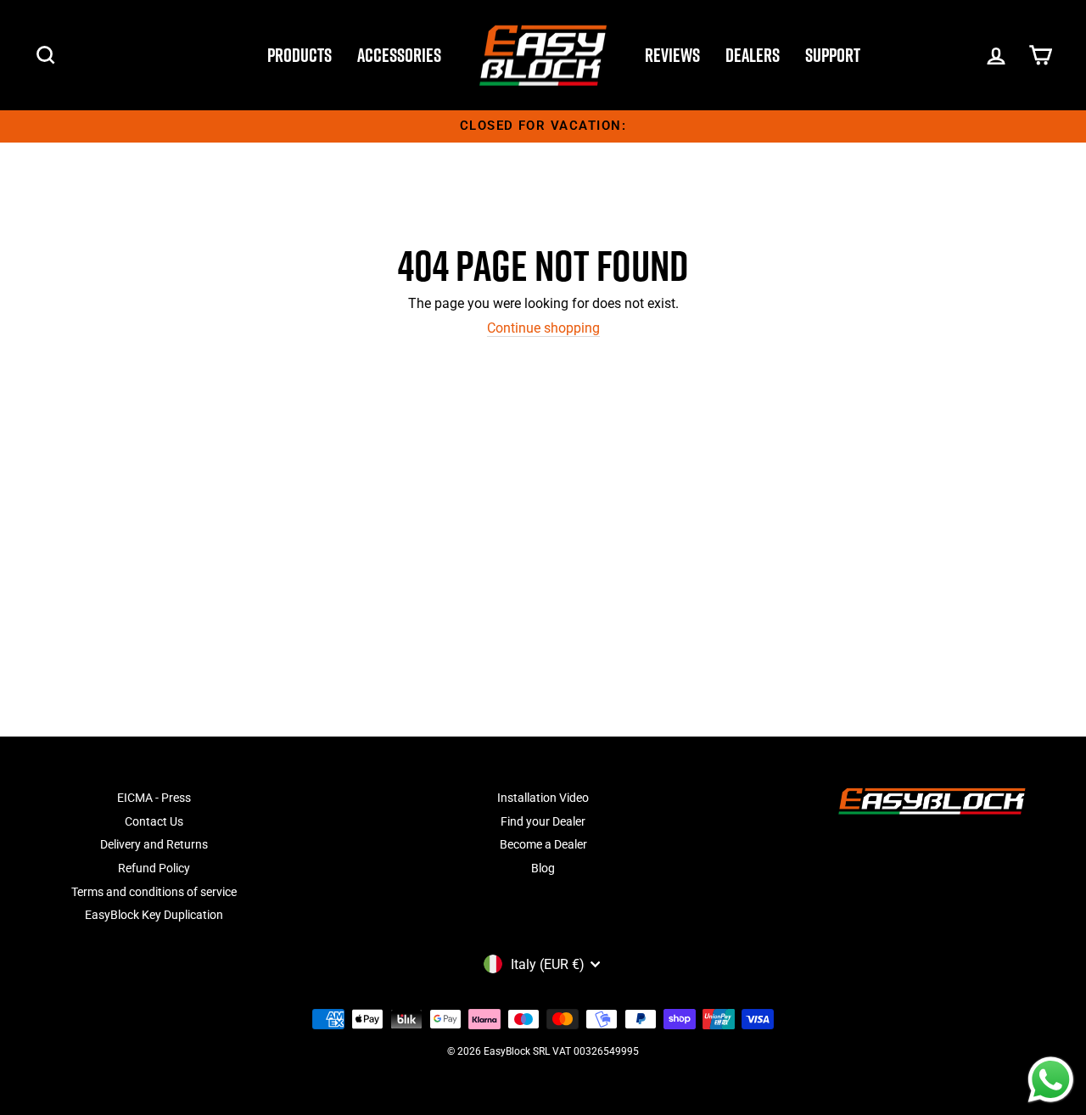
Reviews (672, 55)
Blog (543, 868)
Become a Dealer (543, 844)
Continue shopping (543, 328)
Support (832, 55)
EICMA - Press (154, 797)
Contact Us (154, 821)
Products (299, 55)
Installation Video (543, 797)
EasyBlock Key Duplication (154, 915)
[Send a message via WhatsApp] (1051, 1080)
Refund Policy (154, 868)
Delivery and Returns (154, 844)
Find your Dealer (543, 821)
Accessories (399, 55)
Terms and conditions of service (154, 892)
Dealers (752, 55)
